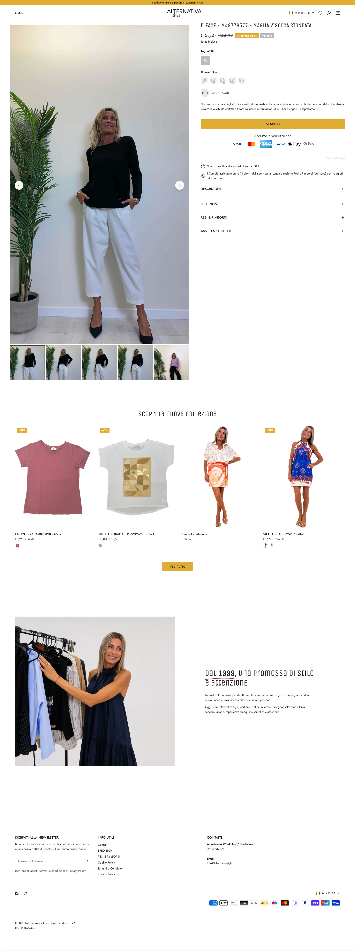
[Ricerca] (320, 12)
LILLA (213, 80)
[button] (338, 12)
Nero (204, 80)
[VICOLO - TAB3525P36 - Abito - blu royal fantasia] (265, 545)
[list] (99, 184)
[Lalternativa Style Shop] (183, 13)
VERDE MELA (232, 80)
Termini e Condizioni (111, 868)
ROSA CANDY (242, 80)
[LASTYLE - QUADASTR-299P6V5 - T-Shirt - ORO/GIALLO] (100, 545)
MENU (19, 13)
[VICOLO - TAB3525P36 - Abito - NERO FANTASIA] (272, 545)
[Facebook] (17, 893)
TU (205, 60)
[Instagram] (25, 893)
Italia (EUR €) (302, 12)
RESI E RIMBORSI (109, 856)
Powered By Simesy (335, 157)
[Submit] (87, 861)
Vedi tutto (178, 567)
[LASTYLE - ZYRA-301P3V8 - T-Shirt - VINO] (17, 545)
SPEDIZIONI (105, 851)
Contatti (102, 845)
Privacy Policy (106, 874)
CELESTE (223, 80)
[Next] (179, 185)
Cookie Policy (106, 862)
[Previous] (19, 185)
